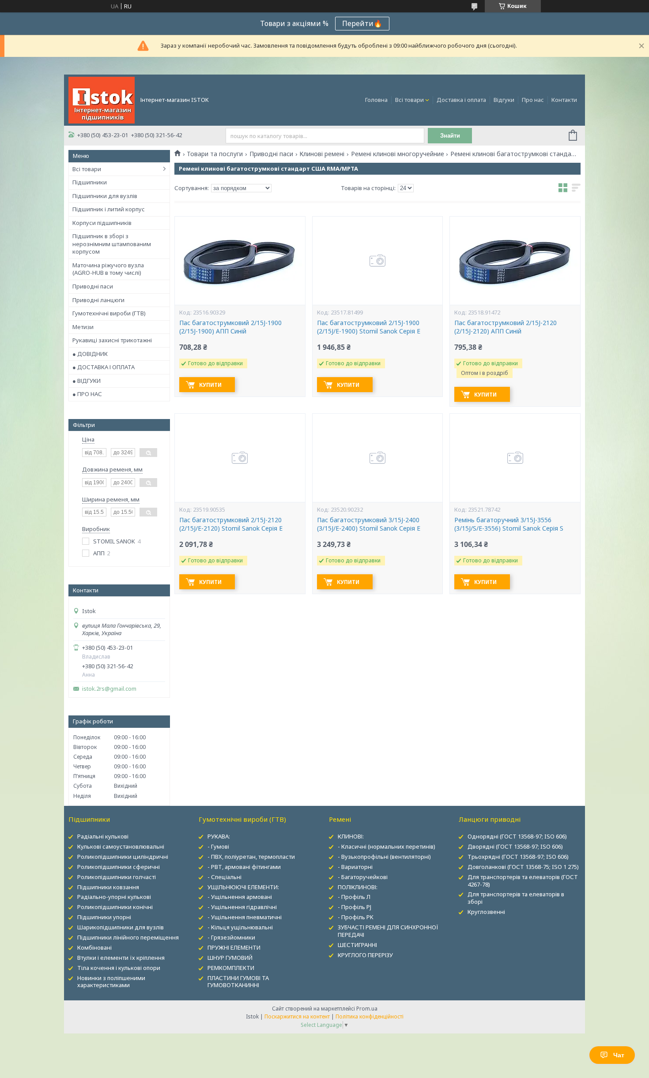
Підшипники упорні (104, 917)
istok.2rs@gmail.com (109, 688)
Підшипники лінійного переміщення (128, 937)
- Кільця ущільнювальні (240, 927)
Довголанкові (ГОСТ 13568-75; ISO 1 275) (523, 867)
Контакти (564, 100)
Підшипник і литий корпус (108, 209)
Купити (210, 385)
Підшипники (89, 182)
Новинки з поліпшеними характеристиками (111, 981)
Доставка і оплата (461, 100)
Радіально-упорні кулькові (114, 897)
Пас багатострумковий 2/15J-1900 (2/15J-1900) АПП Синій (230, 327)
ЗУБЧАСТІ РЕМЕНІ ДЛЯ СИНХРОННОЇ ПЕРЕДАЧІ (388, 931)
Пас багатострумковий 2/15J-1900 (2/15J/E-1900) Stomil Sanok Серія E (368, 327)
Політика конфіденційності (370, 1016)
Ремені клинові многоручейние (397, 154)
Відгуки (504, 100)
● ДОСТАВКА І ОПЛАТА (103, 367)
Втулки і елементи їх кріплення (121, 958)
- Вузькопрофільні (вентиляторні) (384, 857)
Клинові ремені (321, 154)
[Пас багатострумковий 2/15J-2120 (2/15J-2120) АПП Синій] (515, 261)
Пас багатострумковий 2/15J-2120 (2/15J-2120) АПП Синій (505, 327)
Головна (376, 100)
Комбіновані (94, 947)
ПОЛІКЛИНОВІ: (357, 887)
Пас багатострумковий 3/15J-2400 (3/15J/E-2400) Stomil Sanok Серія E (368, 524)
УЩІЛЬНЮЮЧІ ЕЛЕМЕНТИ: (243, 887)
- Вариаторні (355, 867)
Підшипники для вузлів (104, 196)
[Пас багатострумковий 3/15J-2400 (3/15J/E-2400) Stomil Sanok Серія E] (377, 458)
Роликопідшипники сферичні (118, 867)
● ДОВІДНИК (90, 354)
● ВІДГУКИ (86, 381)
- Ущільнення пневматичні (245, 917)
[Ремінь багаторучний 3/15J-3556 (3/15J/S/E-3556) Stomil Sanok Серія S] (515, 458)
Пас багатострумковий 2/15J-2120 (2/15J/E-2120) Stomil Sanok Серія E (231, 524)
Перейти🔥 (362, 23)
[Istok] (101, 99)
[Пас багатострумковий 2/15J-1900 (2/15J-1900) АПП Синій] (240, 261)
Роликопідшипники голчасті (116, 877)
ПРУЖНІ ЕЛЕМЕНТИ (234, 947)
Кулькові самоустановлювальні (120, 846)
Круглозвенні (486, 912)
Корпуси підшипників (102, 223)
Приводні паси (92, 286)
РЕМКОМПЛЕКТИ (231, 968)
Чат (618, 1055)
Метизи (83, 327)
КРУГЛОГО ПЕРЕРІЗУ (365, 955)
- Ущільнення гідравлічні (242, 907)
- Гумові (218, 846)
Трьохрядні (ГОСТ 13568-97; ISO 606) (518, 857)
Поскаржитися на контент (297, 1016)
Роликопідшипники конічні (115, 907)
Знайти (450, 135)
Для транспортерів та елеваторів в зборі (516, 898)
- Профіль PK (356, 917)
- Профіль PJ (354, 907)
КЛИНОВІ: (351, 836)
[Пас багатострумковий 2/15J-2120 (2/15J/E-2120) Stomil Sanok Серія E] (240, 458)
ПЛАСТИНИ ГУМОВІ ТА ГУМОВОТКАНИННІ (238, 981)
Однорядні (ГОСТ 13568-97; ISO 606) (517, 836)
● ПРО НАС (87, 394)
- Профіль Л (354, 897)
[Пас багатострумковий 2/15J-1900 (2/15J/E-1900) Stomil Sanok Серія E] (377, 261)
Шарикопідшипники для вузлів (120, 927)
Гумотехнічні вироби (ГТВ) (109, 313)
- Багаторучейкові (363, 877)
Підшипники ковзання (108, 887)
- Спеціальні (224, 877)
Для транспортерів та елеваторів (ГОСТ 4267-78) (523, 880)
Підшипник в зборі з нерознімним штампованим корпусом (111, 243)
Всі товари (409, 100)
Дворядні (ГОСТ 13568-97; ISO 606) (515, 846)
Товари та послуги (215, 154)
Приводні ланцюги (98, 300)
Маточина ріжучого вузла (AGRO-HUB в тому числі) (108, 269)
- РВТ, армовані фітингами (244, 867)
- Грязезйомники (231, 937)
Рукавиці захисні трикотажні (112, 340)
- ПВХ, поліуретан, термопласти (251, 857)
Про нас (533, 100)
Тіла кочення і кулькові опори (118, 968)
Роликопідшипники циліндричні (122, 857)
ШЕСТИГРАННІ (357, 945)
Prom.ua (366, 1008)
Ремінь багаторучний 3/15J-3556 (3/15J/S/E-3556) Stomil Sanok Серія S (508, 524)
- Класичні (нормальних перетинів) (386, 846)
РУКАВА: (219, 836)
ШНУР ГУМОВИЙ (230, 958)
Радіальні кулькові (102, 836)
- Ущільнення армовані (240, 897)
